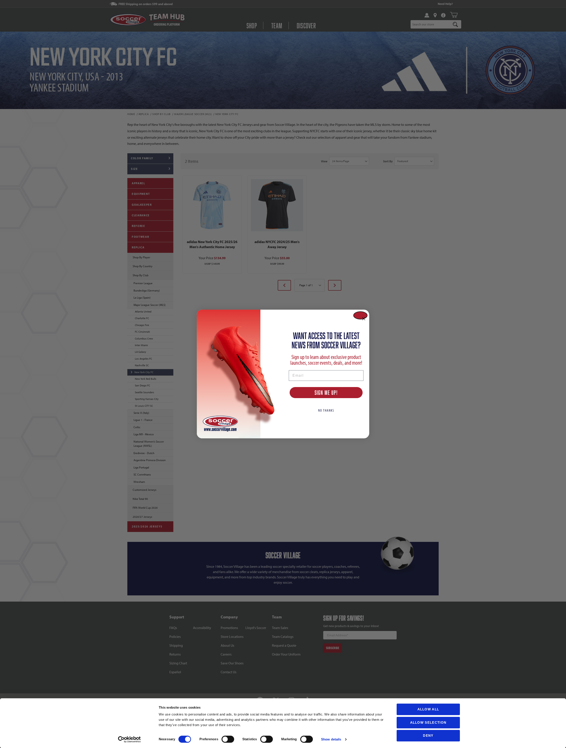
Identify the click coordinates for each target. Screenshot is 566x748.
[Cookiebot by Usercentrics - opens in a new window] (129, 739)
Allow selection (428, 722)
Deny (428, 735)
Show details (331, 739)
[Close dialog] (360, 315)
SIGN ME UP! (326, 392)
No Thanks (326, 410)
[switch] (228, 739)
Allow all (428, 709)
